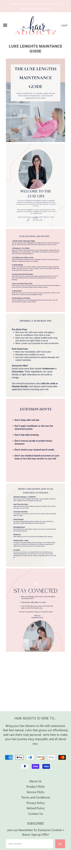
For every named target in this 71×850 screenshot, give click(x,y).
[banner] (35, 25)
